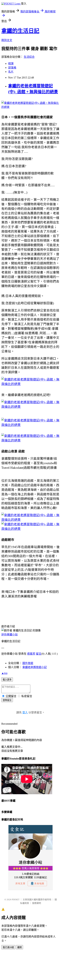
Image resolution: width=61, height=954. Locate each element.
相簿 (11, 63)
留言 (38, 653)
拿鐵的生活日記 (20, 31)
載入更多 (7, 679)
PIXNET (15, 899)
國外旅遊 (27, 663)
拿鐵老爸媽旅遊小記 (34, 667)
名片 (11, 71)
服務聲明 (36, 903)
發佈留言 (7, 700)
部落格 (12, 67)
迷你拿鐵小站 (9, 634)
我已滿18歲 (8, 947)
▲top (4, 673)
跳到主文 (6, 40)
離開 (19, 947)
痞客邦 (31, 653)
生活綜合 (29, 56)
